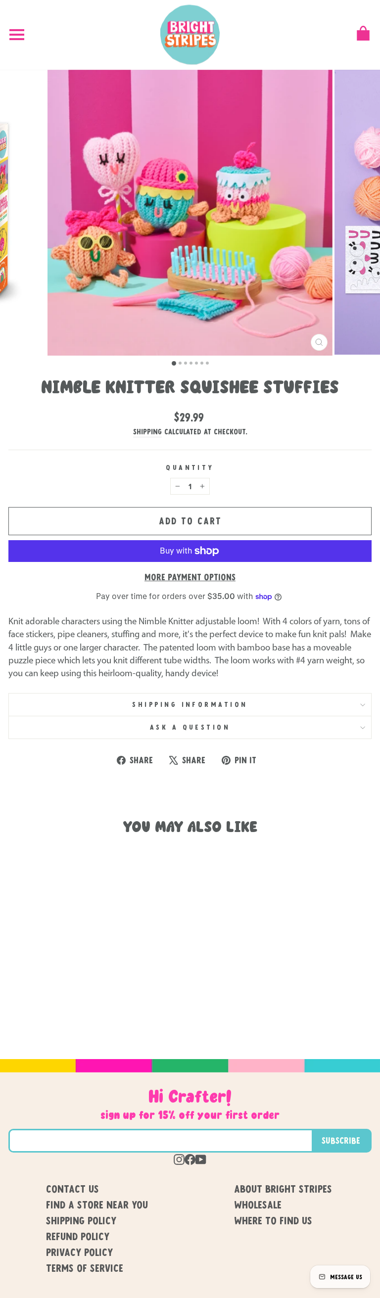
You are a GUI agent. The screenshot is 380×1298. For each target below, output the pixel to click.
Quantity (190, 467)
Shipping (147, 431)
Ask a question (190, 727)
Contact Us (72, 1189)
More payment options (190, 577)
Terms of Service (84, 1268)
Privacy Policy (79, 1252)
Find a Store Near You (97, 1204)
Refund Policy (77, 1236)
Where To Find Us (273, 1220)
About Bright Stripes (283, 1189)
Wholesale (258, 1204)
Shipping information (190, 704)
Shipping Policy (81, 1220)
